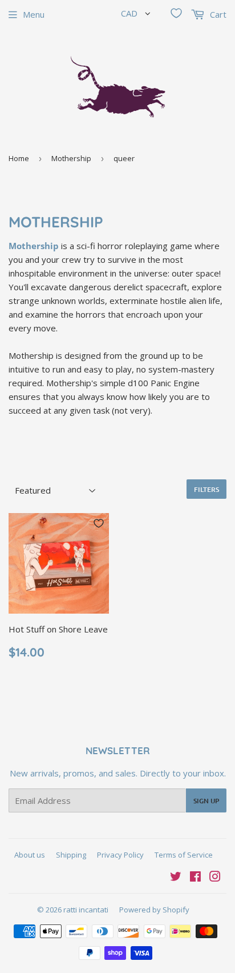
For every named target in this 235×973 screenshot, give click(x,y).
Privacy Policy (120, 855)
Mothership (71, 158)
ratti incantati (85, 909)
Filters (206, 489)
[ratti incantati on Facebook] (195, 877)
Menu (33, 14)
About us (29, 855)
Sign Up (206, 801)
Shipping (71, 855)
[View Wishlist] (176, 13)
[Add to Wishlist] (98, 523)
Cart (217, 14)
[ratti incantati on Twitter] (175, 877)
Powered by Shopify (154, 909)
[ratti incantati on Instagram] (215, 877)
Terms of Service (184, 855)
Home (19, 158)
